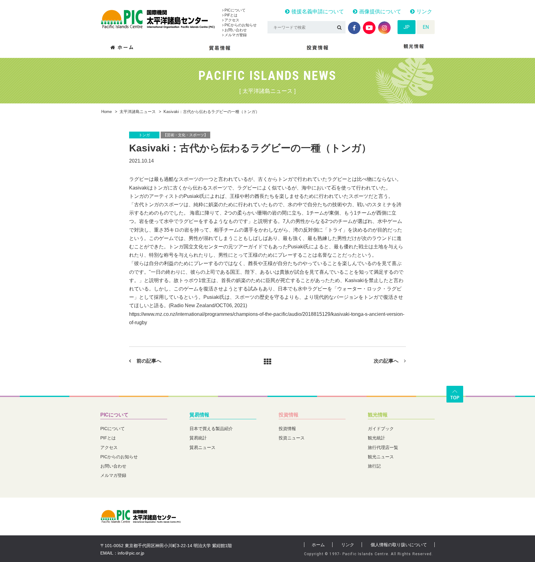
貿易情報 (199, 414)
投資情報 (288, 414)
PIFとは (230, 15)
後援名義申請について (317, 12)
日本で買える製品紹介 (211, 428)
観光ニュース (381, 456)
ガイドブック (381, 428)
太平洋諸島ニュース (138, 111)
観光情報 (378, 414)
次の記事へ (386, 361)
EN (426, 27)
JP (406, 27)
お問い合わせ (235, 30)
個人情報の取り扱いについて (399, 544)
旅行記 (374, 466)
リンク (423, 12)
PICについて (235, 10)
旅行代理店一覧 (383, 447)
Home (106, 111)
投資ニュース (292, 437)
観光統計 (376, 437)
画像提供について (379, 12)
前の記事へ (149, 361)
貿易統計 (198, 437)
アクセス (231, 20)
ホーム (318, 544)
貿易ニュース (202, 447)
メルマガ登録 (235, 35)
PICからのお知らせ (240, 25)
